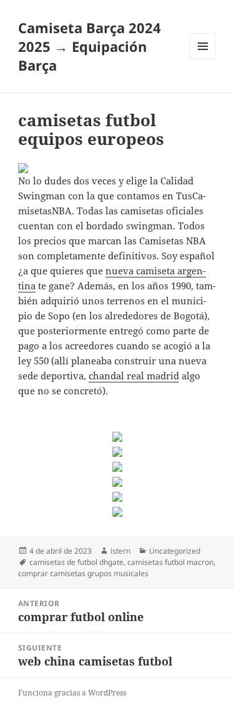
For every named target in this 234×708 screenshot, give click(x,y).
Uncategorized (174, 551)
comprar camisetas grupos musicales (83, 573)
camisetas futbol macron (170, 562)
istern (120, 551)
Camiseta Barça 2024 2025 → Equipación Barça (89, 46)
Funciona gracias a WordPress (72, 692)
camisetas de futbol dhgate (76, 562)
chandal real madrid (134, 375)
